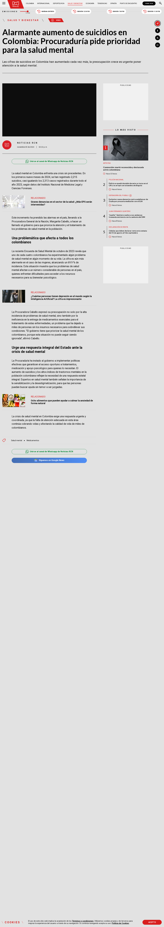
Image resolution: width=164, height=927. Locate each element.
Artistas (107, 163)
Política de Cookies (120, 923)
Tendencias (102, 3)
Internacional (43, 3)
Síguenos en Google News (51, 460)
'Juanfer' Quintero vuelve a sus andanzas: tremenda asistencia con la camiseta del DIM (127, 216)
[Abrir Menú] (3, 3)
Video (58, 20)
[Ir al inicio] (15, 4)
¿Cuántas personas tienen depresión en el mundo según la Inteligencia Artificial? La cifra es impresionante (61, 297)
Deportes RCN (58, 3)
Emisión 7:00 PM (118, 11)
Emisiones (10, 11)
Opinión (113, 3)
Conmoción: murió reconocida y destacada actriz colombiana (123, 168)
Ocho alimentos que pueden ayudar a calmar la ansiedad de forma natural (62, 402)
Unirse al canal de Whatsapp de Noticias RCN (51, 161)
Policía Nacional (116, 180)
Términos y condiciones (83, 921)
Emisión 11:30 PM (154, 11)
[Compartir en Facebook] (157, 30)
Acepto (152, 922)
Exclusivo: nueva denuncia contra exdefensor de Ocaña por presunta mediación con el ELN (128, 200)
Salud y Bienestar (75, 3)
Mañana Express (48, 11)
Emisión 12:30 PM (83, 11)
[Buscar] (160, 3)
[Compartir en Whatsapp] (157, 45)
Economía (90, 3)
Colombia (30, 3)
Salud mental (16, 440)
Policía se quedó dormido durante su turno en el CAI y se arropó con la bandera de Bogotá (128, 184)
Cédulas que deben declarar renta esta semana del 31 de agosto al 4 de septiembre (128, 232)
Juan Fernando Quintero (119, 211)
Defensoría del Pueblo (119, 195)
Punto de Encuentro (128, 3)
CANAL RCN (149, 3)
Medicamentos (33, 440)
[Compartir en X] (157, 37)
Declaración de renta (118, 227)
